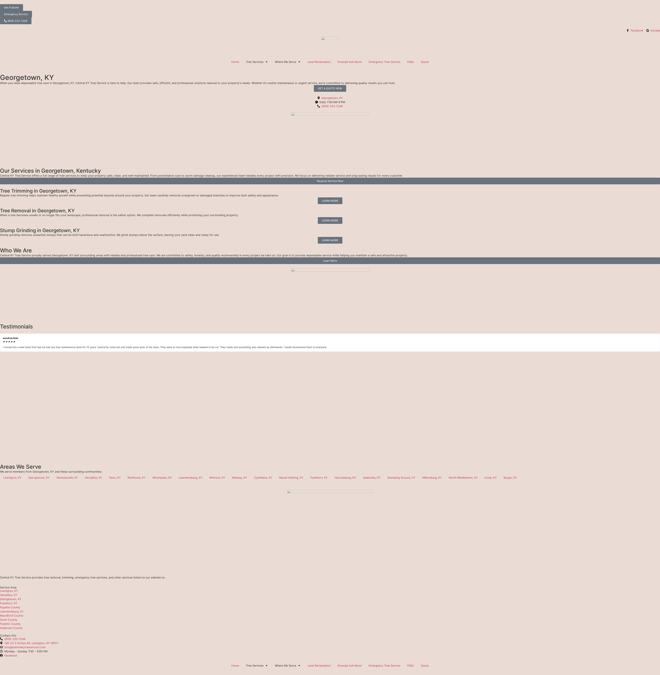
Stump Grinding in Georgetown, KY (40, 230)
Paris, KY (115, 477)
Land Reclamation (319, 62)
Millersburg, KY (432, 477)
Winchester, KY (162, 477)
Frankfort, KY (319, 477)
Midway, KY (239, 477)
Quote (425, 62)
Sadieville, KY (372, 477)
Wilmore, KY (217, 477)
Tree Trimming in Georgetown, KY (38, 191)
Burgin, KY (510, 477)
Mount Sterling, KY (291, 477)
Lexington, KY (12, 477)
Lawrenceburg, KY (190, 477)
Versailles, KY (93, 477)
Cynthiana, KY (263, 477)
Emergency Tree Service (384, 62)
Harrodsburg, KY (345, 477)
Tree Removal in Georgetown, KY (37, 211)
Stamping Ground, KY (401, 477)
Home (235, 62)
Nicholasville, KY (67, 477)
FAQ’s (410, 62)
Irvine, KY (491, 477)
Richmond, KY (137, 477)
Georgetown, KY (39, 477)
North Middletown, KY (463, 477)
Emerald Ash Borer (350, 62)
